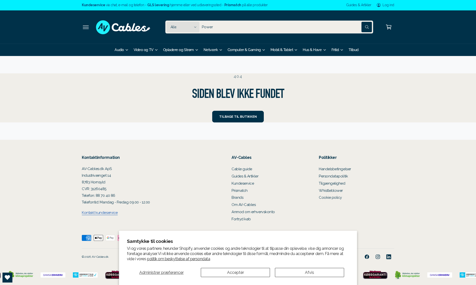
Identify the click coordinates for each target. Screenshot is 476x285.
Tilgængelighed (332, 183)
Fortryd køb (241, 219)
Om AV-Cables (244, 204)
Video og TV (143, 50)
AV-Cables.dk (100, 256)
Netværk (211, 50)
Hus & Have (312, 50)
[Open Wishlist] (7, 278)
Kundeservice (243, 183)
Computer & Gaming (244, 50)
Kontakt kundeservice (100, 212)
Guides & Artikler (358, 5)
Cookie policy (330, 197)
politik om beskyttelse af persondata (178, 258)
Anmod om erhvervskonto (253, 212)
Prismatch (240, 190)
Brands (237, 197)
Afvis (309, 272)
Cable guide (242, 169)
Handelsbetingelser (335, 169)
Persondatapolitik (333, 176)
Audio (119, 50)
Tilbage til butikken (238, 116)
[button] (85, 27)
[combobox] (287, 27)
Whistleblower (331, 190)
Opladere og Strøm (178, 50)
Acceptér (235, 272)
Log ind (388, 5)
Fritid (335, 50)
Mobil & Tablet (281, 50)
